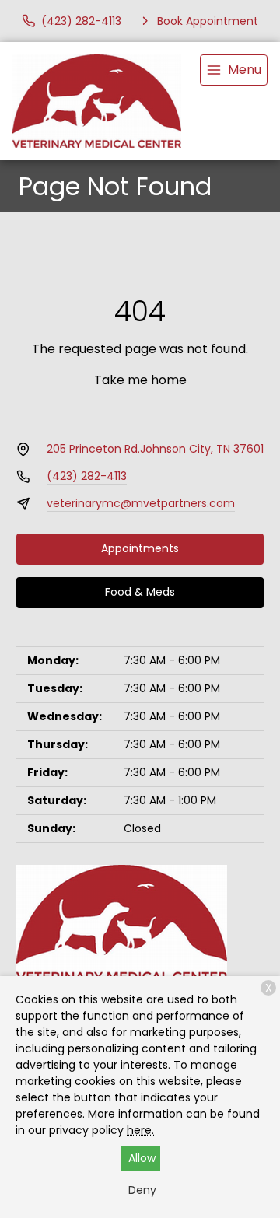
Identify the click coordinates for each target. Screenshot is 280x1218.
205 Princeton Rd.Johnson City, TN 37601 (155, 449)
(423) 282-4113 (87, 476)
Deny (142, 1190)
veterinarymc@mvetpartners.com (141, 503)
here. (140, 1130)
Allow (142, 1158)
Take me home (140, 380)
